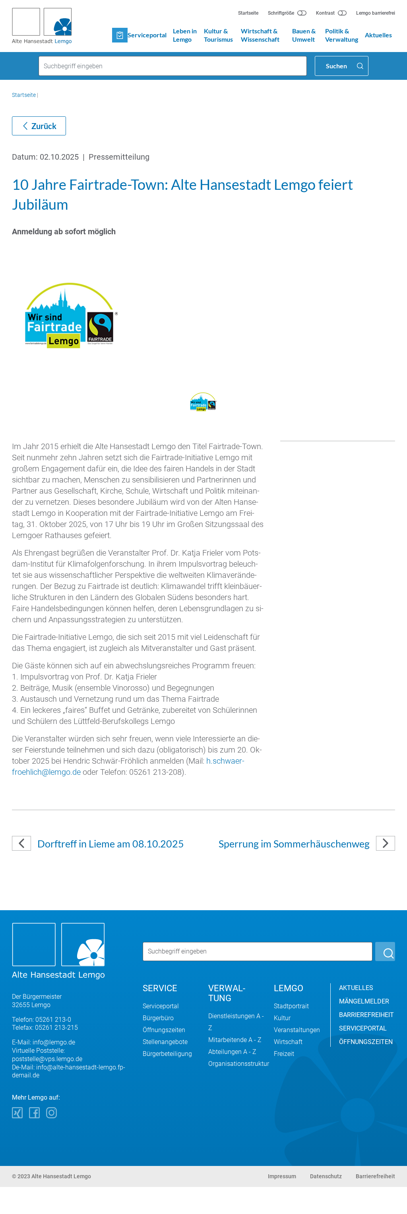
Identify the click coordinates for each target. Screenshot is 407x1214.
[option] (203, 315)
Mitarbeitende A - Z (235, 1040)
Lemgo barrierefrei (375, 13)
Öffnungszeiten (164, 1030)
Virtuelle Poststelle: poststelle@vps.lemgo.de (47, 1055)
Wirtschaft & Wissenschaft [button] (260, 35)
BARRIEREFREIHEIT (366, 1015)
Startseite (248, 13)
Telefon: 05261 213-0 (41, 1019)
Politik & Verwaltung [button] (341, 35)
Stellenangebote (165, 1042)
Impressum (282, 1176)
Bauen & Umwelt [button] (304, 35)
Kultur (282, 1018)
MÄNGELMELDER (364, 1001)
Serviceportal (161, 1006)
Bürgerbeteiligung (167, 1054)
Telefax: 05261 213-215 (45, 1027)
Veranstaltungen (297, 1030)
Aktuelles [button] (378, 35)
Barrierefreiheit (375, 1176)
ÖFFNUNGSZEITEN (366, 1042)
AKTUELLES (356, 988)
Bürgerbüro (158, 1018)
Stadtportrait (291, 1006)
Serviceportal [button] (147, 35)
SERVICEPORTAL (363, 1028)
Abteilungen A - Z (232, 1052)
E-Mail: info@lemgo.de (43, 1042)
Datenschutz (326, 1176)
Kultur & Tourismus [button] (218, 35)
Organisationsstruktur (238, 1063)
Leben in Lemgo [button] (185, 35)
